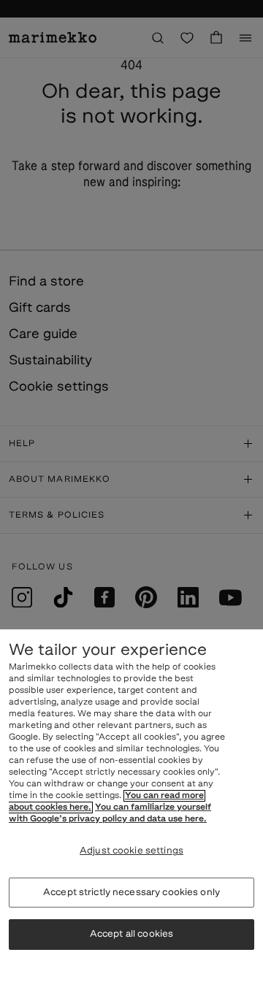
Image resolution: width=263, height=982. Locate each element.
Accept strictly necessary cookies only (131, 892)
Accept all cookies (131, 934)
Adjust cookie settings (131, 851)
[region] (131, 805)
